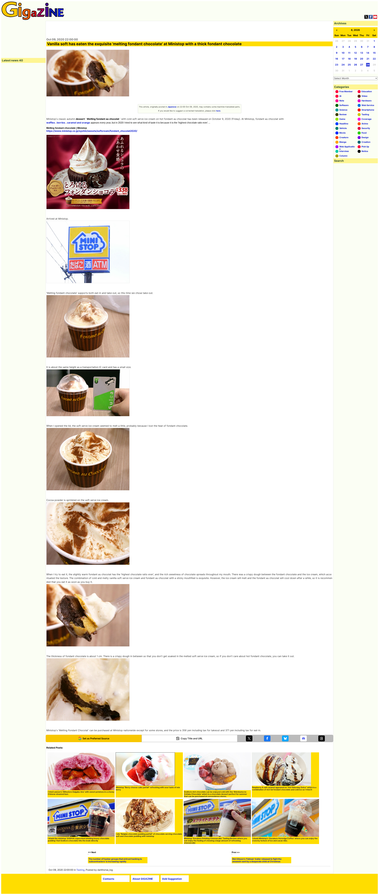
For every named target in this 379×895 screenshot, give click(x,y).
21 (368, 58)
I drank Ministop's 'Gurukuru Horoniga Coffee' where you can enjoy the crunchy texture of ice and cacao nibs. (285, 839)
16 (336, 58)
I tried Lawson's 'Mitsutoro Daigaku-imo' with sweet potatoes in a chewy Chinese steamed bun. (81, 793)
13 (361, 52)
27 (361, 64)
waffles (50, 122)
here (218, 111)
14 (367, 52)
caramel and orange (78, 122)
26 (355, 64)
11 (349, 52)
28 (367, 64)
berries (61, 122)
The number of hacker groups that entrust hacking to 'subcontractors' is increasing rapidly (115, 890)
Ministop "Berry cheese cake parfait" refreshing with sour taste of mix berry (148, 788)
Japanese (172, 107)
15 (374, 52)
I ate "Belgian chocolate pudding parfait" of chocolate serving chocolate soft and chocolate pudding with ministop (149, 835)
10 (343, 52)
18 (349, 58)
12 (355, 52)
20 (361, 58)
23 (336, 64)
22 (374, 58)
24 (343, 64)
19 (355, 58)
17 (343, 58)
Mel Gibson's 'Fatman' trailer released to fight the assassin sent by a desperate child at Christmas (256, 890)
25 (349, 64)
